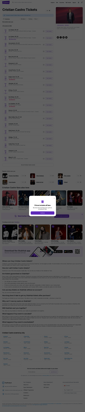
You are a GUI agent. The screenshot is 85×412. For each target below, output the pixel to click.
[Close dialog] (54, 198)
